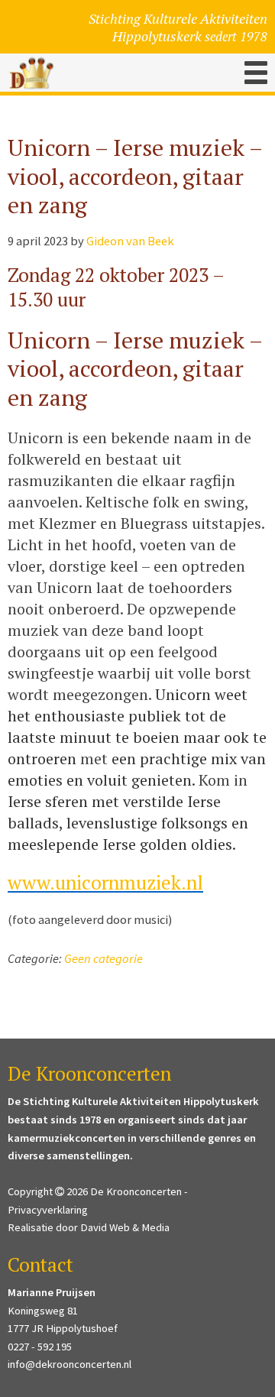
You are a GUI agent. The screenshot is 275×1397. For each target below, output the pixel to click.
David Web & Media (125, 1227)
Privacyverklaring (48, 1210)
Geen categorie (103, 959)
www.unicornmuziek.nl (105, 882)
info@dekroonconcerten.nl (69, 1364)
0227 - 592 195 (40, 1346)
